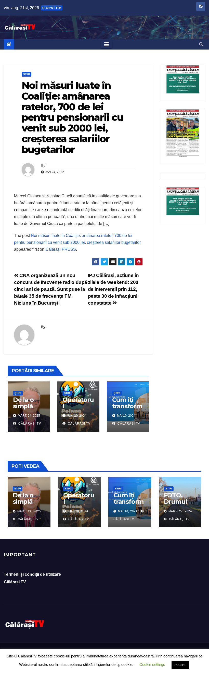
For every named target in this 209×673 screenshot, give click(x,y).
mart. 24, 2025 (29, 511)
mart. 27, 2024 (180, 511)
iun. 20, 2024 (78, 511)
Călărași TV (29, 423)
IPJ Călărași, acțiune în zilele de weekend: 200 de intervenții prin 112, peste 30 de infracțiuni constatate (113, 289)
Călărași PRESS (60, 249)
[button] (201, 44)
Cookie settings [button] (152, 664)
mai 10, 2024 (127, 511)
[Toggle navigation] (106, 44)
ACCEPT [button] (180, 664)
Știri (26, 74)
